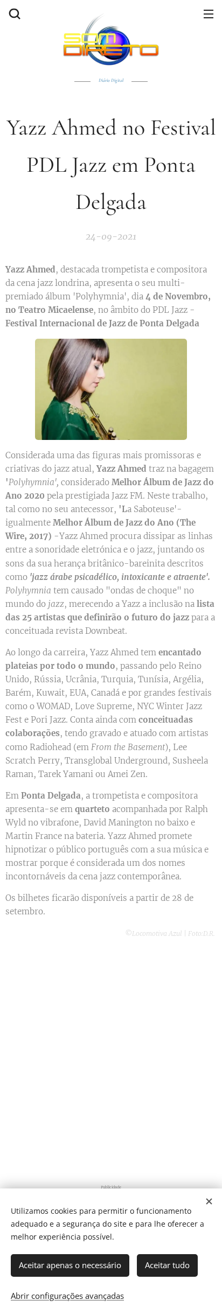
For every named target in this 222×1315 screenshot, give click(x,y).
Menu (208, 13)
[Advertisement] (111, 1060)
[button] (13, 13)
